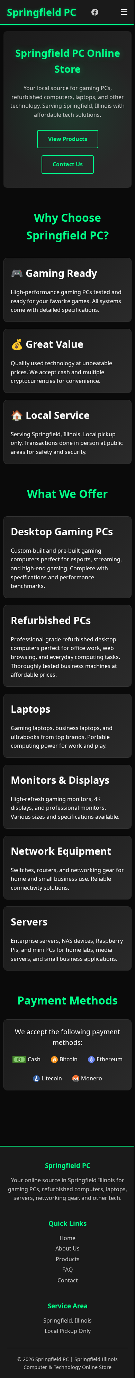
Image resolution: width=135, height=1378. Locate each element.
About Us (67, 1248)
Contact (67, 1280)
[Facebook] (94, 12)
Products (68, 1259)
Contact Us (68, 164)
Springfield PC (41, 12)
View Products (67, 139)
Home (67, 1238)
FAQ (67, 1269)
